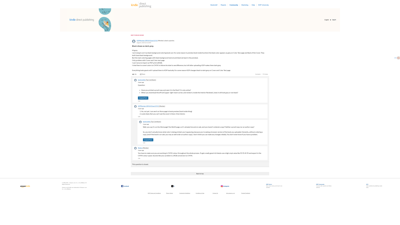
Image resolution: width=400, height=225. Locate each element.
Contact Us (215, 193)
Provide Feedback (245, 193)
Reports (223, 5)
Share (143, 74)
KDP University (263, 5)
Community (234, 5)
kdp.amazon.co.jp (230, 193)
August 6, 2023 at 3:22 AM (144, 42)
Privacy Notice (169, 193)
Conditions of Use (200, 193)
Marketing (244, 5)
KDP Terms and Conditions (154, 193)
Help (253, 5)
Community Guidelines (184, 193)
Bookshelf (214, 5)
